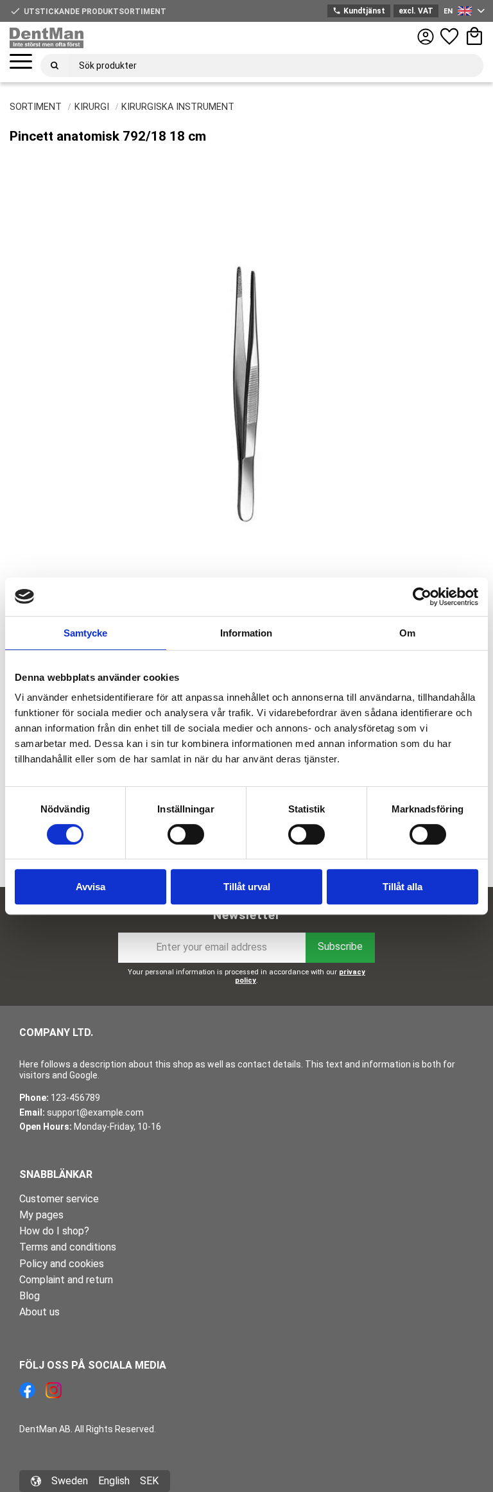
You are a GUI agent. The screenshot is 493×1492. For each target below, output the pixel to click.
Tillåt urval (246, 886)
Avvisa (90, 886)
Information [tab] (246, 633)
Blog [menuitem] (29, 1296)
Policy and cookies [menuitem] (61, 1264)
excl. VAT (416, 10)
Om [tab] (407, 633)
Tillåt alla (402, 886)
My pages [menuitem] (41, 1215)
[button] (21, 62)
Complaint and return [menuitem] (66, 1280)
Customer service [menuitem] (59, 1199)
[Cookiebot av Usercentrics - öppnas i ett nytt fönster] (422, 596)
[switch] (186, 834)
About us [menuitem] (39, 1312)
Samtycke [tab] (85, 633)
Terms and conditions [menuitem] (67, 1247)
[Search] (54, 65)
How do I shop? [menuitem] (54, 1231)
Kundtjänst (359, 10)
